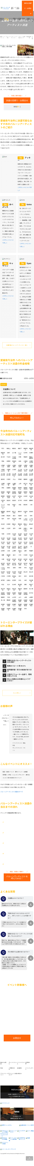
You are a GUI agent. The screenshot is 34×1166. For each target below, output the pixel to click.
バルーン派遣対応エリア (21, 37)
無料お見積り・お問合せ (27, 8)
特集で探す (15, 19)
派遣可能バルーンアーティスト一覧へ (17, 345)
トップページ (2, 37)
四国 (27, 36)
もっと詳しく (17, 693)
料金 (23, 18)
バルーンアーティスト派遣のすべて (11, 792)
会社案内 (12, 8)
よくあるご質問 (16, 8)
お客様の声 (19, 19)
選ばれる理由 (2, 19)
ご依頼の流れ (28, 19)
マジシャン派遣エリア (13, 1074)
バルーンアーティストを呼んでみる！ (17, 877)
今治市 (32, 38)
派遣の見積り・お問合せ (17, 100)
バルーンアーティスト (14, 37)
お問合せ (17, 1038)
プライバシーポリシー (4, 1074)
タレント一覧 (6, 19)
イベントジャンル (11, 19)
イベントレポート (32, 19)
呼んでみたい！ (17, 417)
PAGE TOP (29, 1159)
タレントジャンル (13, 1063)
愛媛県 (30, 37)
